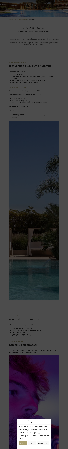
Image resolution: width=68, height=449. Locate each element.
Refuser (32, 443)
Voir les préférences (43, 443)
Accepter (22, 443)
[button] (48, 422)
